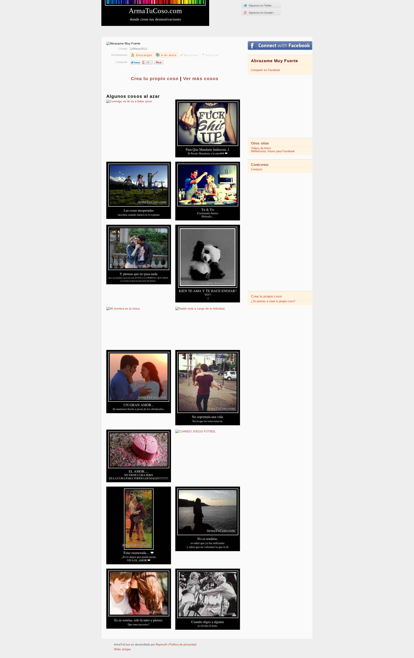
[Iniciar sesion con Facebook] (280, 45)
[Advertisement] (280, 106)
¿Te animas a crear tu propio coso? (273, 301)
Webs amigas (122, 649)
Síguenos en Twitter (260, 5)
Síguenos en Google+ (261, 12)
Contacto (256, 169)
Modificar (191, 55)
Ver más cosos (200, 78)
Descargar (144, 55)
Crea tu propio (155, 78)
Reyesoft (161, 644)
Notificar (212, 55)
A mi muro (169, 55)
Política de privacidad (182, 644)
